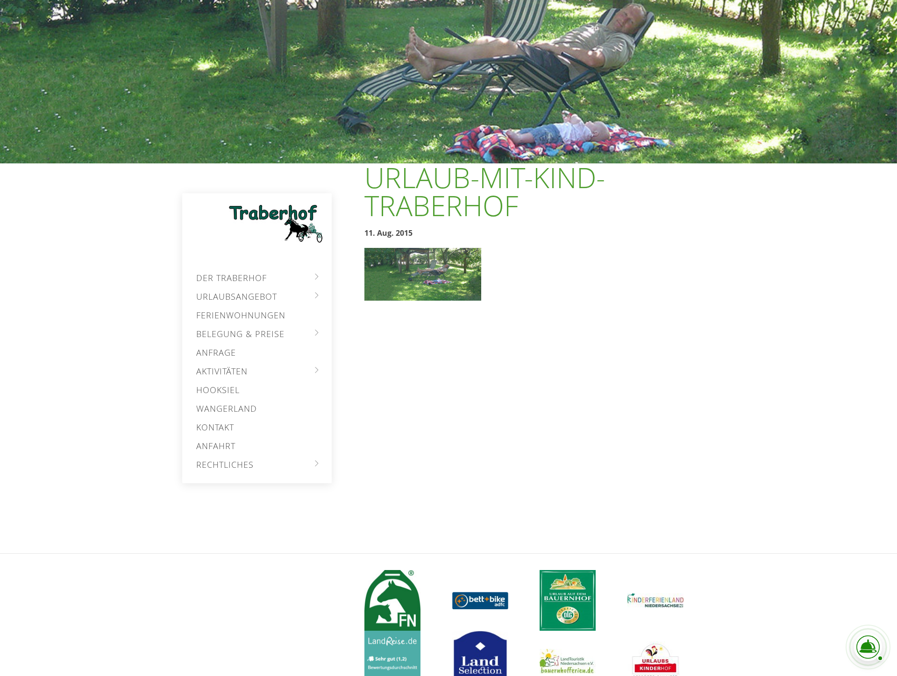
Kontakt (215, 427)
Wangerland (226, 408)
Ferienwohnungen (240, 315)
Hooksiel (218, 389)
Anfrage (216, 352)
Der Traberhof (231, 277)
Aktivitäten (222, 371)
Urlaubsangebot (236, 296)
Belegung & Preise (240, 333)
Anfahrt (215, 445)
